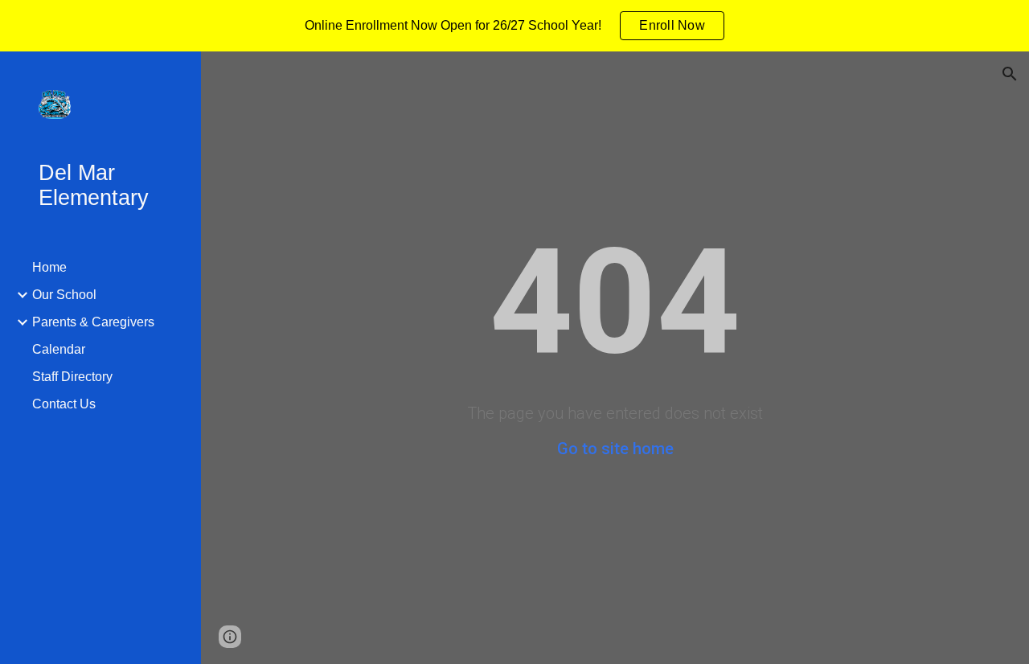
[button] (1009, 74)
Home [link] (49, 267)
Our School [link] (64, 294)
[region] (514, 25)
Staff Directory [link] (72, 376)
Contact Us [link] (64, 404)
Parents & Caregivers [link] (93, 322)
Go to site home (615, 448)
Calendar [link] (58, 349)
